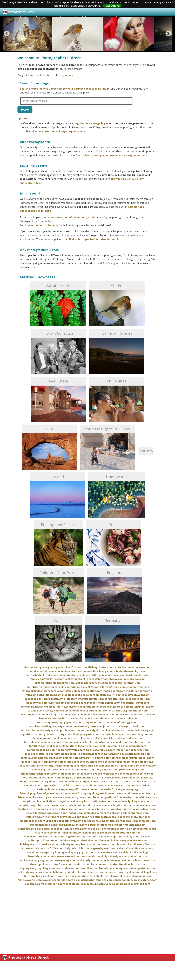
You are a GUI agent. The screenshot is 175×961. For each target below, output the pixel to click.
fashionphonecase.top (51, 789)
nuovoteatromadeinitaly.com (138, 797)
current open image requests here (63, 131)
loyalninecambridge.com (57, 880)
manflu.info (52, 816)
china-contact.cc (144, 781)
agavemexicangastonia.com (137, 868)
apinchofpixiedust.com (92, 860)
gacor (43, 667)
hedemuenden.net (130, 773)
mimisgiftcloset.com (34, 761)
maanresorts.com (114, 691)
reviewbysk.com (115, 675)
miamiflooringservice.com (132, 749)
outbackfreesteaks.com (110, 816)
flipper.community (57, 777)
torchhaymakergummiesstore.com (132, 757)
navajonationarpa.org (40, 852)
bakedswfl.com (90, 753)
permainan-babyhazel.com (86, 726)
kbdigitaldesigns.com (113, 856)
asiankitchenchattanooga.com (93, 880)
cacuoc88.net (32, 785)
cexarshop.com (69, 742)
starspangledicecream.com (75, 773)
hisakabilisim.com (36, 698)
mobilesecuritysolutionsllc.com (66, 746)
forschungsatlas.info (106, 797)
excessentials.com (33, 848)
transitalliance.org (66, 809)
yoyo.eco (85, 852)
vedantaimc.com (67, 691)
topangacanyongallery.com (37, 868)
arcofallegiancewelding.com (90, 738)
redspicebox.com (134, 679)
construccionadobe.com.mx (97, 761)
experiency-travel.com (135, 702)
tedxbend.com (91, 856)
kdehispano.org (70, 844)
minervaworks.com (30, 880)
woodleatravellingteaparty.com (49, 726)
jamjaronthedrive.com (124, 820)
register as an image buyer (91, 123)
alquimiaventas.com (117, 730)
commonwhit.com (137, 687)
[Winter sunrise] (81, 34)
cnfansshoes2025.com (105, 718)
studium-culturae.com (113, 793)
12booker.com (82, 718)
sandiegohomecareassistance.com (135, 880)
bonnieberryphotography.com (116, 809)
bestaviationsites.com (98, 801)
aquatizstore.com (32, 734)
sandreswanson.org (30, 828)
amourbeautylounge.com (61, 860)
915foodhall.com (75, 702)
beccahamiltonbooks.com (97, 844)
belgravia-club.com (77, 848)
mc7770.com (148, 714)
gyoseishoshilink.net (106, 773)
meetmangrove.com (32, 820)
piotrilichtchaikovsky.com (42, 675)
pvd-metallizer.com (138, 816)
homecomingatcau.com (135, 883)
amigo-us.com (45, 809)
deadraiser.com (50, 844)
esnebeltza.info (70, 793)
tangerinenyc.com (70, 820)
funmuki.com (29, 757)
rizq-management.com (131, 746)
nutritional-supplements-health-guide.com (106, 765)
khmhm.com (71, 757)
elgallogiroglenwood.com (112, 876)
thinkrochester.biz (41, 824)
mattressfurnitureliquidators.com (123, 864)
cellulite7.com (125, 848)
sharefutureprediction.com (43, 687)
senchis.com (64, 718)
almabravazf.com (138, 694)
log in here (66, 75)
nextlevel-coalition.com (102, 746)
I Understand (112, 5)
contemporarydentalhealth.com (45, 883)
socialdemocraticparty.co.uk (114, 828)
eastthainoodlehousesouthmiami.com (84, 710)
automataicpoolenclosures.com (55, 682)
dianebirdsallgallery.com (128, 801)
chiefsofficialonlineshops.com (104, 836)
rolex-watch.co (124, 844)
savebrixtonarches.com (87, 864)
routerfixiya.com (61, 864)
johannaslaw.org (73, 801)
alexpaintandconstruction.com (94, 682)
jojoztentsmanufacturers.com (85, 698)
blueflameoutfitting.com (111, 694)
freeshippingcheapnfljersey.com (40, 793)
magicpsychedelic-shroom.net (118, 777)
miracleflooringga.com (124, 722)
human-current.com (119, 860)
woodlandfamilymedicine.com (100, 868)
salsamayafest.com (71, 714)
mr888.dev (90, 714)
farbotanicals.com (145, 765)
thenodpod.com (40, 864)
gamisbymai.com (37, 702)
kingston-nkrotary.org (34, 781)
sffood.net (39, 777)
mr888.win (118, 714)
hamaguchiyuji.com (50, 757)
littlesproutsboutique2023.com (80, 687)
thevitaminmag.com (66, 765)
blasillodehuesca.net (84, 769)
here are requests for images (43, 225)
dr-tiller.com (54, 801)
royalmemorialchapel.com (140, 872)
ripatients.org (44, 765)
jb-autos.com (111, 726)
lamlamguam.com (44, 738)
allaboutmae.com (144, 860)
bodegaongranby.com (135, 813)
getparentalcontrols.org (103, 824)
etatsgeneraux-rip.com (50, 805)
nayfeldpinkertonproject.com (101, 813)
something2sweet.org (35, 706)
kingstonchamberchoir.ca (65, 781)
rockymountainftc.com (79, 679)
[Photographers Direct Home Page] (5, 11)
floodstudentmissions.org (59, 840)
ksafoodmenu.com (140, 876)
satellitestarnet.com (128, 682)
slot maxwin (31, 667)
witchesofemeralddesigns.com (40, 730)
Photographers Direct (28, 957)
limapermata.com (70, 675)
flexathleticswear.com (63, 706)
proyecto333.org (70, 816)
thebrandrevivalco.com (70, 749)
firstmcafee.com (144, 844)
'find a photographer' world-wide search (93, 239)
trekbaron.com (137, 856)
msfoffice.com (55, 848)
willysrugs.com (110, 753)
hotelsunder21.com (142, 706)
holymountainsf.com (132, 824)
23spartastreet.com (96, 722)
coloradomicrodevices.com (43, 813)
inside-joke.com (118, 805)
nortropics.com (114, 698)
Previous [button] (7, 34)
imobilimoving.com (142, 730)
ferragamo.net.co (84, 828)
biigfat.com (71, 761)
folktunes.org (26, 809)
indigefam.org (88, 809)
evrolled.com (56, 702)
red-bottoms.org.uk (75, 785)
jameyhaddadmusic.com (116, 734)
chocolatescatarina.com (70, 671)
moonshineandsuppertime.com (75, 876)
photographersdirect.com (39, 876)
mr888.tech (104, 714)
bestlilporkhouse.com (95, 820)
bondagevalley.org (66, 852)
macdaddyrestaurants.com (70, 824)
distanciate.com (99, 785)
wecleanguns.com (143, 734)
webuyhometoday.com (109, 679)
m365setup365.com (124, 832)
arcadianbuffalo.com (42, 671)
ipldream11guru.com (113, 687)
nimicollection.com (90, 691)
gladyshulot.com (76, 805)
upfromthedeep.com (131, 769)
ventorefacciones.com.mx (131, 761)
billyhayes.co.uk (30, 844)
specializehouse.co (36, 753)
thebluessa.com (76, 883)
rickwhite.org (26, 872)
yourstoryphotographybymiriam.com (60, 722)
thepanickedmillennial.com (103, 702)
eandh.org (84, 706)
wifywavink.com (137, 840)
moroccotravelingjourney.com (110, 706)
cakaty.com (52, 710)
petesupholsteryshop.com (102, 883)
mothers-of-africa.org (108, 789)
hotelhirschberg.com (99, 671)
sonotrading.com (72, 813)
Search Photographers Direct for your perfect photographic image (65, 88)
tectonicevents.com (137, 698)
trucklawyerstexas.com (100, 749)
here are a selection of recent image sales (70, 217)
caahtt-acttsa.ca (123, 781)
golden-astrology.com (58, 734)
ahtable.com (123, 667)
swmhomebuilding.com (41, 749)
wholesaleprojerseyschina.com (50, 769)
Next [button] (168, 34)
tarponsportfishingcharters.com (94, 667)
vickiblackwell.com (131, 852)
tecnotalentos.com (49, 694)
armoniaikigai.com (92, 730)
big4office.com (75, 836)
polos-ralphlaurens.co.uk (69, 832)
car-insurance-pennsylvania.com (72, 797)
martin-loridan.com (138, 691)
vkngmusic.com (97, 805)
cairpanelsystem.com (103, 848)
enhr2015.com (147, 820)
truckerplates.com (137, 675)
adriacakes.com (141, 667)
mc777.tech (132, 714)
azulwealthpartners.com (135, 753)
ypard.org (52, 820)
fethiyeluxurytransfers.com (39, 691)
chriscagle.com (34, 816)
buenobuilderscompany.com (42, 742)
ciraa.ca (107, 781)
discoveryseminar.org (141, 793)
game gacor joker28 (60, 667)
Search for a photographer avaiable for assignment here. (112, 155)
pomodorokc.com (76, 872)
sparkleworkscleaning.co (64, 753)
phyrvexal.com (47, 718)
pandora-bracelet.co (98, 832)
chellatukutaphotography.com (99, 742)
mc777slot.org (118, 710)
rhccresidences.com (67, 868)
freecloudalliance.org (113, 840)
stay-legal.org (90, 793)
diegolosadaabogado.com (78, 694)
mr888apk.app (49, 714)
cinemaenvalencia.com (143, 805)
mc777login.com (30, 714)
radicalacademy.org (32, 860)
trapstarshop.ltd (52, 785)
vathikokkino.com (87, 840)
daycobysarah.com (131, 742)
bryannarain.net (107, 769)
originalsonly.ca (91, 781)
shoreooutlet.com (93, 675)
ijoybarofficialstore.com (94, 757)
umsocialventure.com (104, 852)
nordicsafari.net (141, 785)
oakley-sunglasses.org (138, 836)
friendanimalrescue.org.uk (34, 797)
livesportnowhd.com (133, 726)
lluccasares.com (120, 785)
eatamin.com (36, 710)
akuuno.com (64, 738)
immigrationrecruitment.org (106, 872)
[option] (28, 34)
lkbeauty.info (56, 698)
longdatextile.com (34, 801)
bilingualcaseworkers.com (125, 738)
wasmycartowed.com (67, 856)
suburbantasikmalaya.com (129, 671)
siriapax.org (140, 828)
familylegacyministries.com (47, 679)
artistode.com (129, 718)
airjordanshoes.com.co (58, 828)
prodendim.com (70, 730)
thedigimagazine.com (86, 734)
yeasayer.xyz (145, 777)
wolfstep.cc (35, 840)
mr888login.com (138, 710)
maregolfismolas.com (80, 789)
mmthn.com (56, 761)
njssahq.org (130, 789)
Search (25, 109)
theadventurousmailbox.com (39, 773)
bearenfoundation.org (84, 777)
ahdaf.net (88, 816)
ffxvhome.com (144, 848)
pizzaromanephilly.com (49, 872)
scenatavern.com (146, 809)
